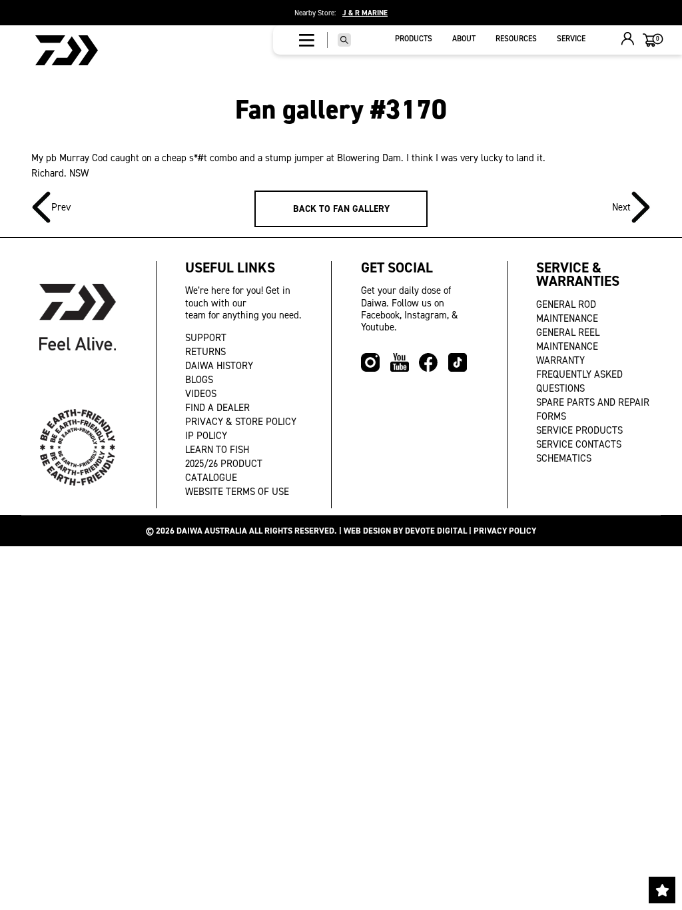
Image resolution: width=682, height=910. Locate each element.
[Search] (344, 40)
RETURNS (205, 351)
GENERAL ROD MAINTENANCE (567, 311)
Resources (516, 38)
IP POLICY (206, 435)
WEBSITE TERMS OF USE (237, 491)
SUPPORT (205, 337)
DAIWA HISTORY (219, 365)
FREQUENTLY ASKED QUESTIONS (579, 381)
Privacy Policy (505, 530)
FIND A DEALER (217, 407)
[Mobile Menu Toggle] (306, 40)
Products (413, 38)
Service (571, 38)
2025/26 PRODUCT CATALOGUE (223, 470)
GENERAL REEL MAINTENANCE (567, 339)
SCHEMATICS (563, 458)
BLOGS (199, 379)
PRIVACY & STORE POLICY (240, 421)
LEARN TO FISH (217, 449)
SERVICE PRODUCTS (579, 430)
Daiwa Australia (211, 530)
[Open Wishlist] (662, 890)
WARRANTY (560, 360)
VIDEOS (200, 393)
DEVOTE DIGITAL (436, 530)
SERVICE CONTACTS (578, 444)
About (464, 38)
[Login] (628, 40)
